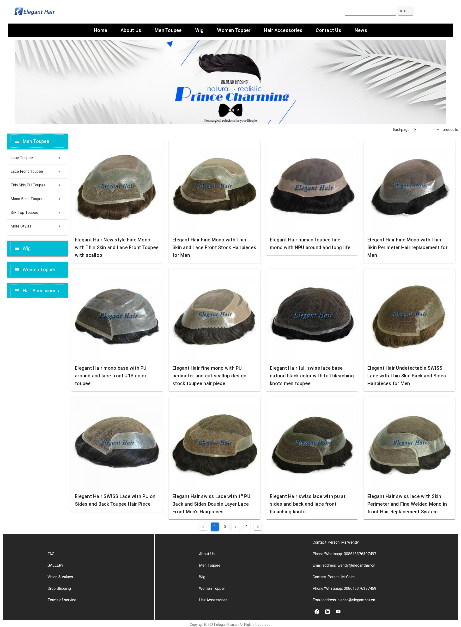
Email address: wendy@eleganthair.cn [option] (344, 565)
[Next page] (257, 526)
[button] (426, 130)
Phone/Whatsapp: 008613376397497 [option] (344, 554)
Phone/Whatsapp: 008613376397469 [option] (344, 588)
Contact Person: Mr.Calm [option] (334, 577)
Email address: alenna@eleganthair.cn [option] (344, 600)
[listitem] (37, 158)
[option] (98, 554)
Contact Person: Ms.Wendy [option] (336, 542)
